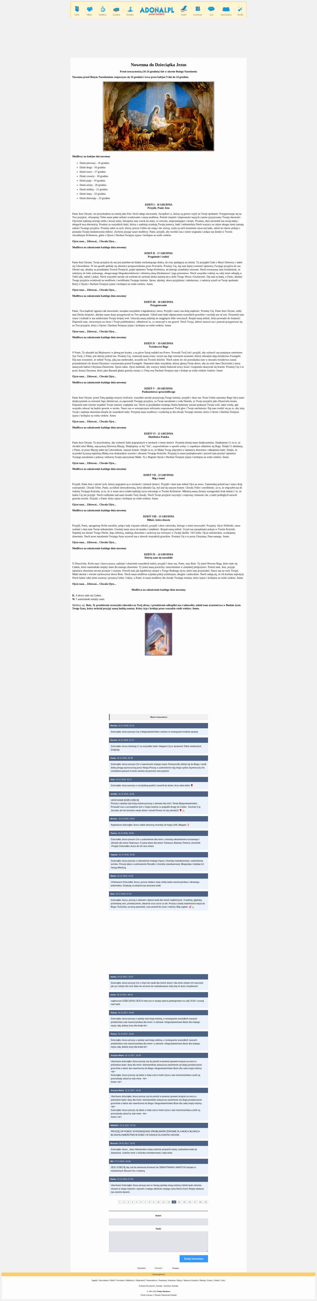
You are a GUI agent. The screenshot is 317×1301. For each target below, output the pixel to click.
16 (190, 1202)
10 (158, 1202)
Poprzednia (141, 1268)
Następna (175, 1268)
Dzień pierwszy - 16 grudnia (94, 163)
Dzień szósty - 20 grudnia (93, 185)
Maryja (179, 1280)
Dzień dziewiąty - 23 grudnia (95, 198)
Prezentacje (163, 1280)
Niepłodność (140, 1280)
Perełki (216, 1280)
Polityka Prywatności (147, 1286)
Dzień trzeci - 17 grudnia (93, 171)
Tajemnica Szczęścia (190, 1280)
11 (164, 1202)
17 (195, 1202)
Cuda (223, 1280)
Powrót (158, 1268)
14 (179, 1202)
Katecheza (171, 1280)
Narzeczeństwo (152, 1280)
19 (206, 1202)
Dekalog (203, 1280)
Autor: (158, 1215)
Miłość (112, 1280)
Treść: (158, 1229)
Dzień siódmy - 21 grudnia (94, 189)
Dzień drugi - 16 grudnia (92, 167)
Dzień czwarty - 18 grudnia (94, 176)
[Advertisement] (158, 37)
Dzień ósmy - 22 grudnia (92, 193)
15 (184, 1202)
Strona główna (158, 1274)
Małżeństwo (130, 1280)
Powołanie (120, 1280)
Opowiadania (103, 1280)
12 (169, 1202)
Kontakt (175, 1286)
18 (200, 1202)
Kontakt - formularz (163, 1286)
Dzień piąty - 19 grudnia (92, 180)
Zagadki (94, 1280)
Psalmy (210, 1280)
